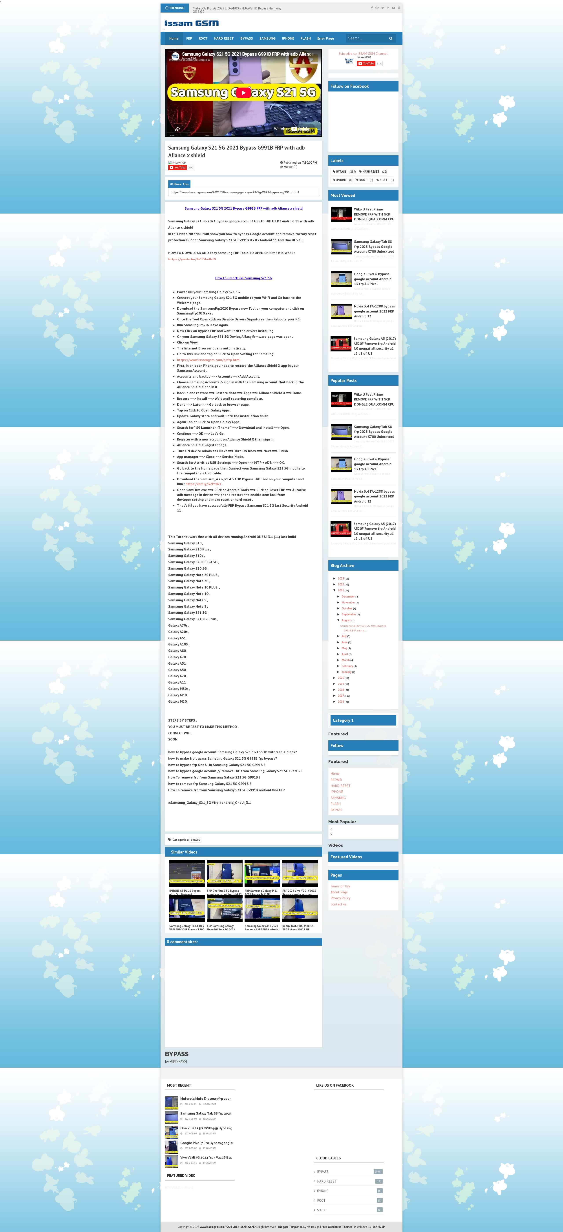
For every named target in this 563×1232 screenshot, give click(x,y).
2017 (341, 696)
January (347, 672)
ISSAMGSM (378, 1227)
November (349, 602)
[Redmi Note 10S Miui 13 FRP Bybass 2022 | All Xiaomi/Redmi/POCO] (300, 908)
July (344, 636)
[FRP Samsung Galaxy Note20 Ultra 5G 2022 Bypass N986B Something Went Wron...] (224, 908)
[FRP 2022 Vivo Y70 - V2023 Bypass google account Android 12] (300, 873)
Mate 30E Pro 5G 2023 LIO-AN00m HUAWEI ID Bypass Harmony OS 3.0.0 (237, 10)
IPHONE (337, 791)
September (349, 614)
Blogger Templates (290, 1227)
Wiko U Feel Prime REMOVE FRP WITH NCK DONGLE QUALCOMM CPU (374, 214)
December (348, 596)
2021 (341, 590)
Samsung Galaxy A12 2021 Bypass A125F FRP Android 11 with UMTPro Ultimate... (262, 929)
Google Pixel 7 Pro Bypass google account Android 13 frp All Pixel (231, 1143)
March (346, 660)
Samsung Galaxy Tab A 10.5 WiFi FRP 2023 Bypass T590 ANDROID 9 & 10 (186, 929)
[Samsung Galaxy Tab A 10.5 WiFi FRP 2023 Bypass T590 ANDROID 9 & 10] (187, 908)
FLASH (306, 38)
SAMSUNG (338, 797)
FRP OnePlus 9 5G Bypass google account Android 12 (224, 892)
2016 (341, 702)
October (347, 608)
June (345, 642)
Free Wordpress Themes (337, 1227)
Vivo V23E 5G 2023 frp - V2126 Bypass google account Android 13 (230, 1157)
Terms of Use (340, 886)
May (345, 648)
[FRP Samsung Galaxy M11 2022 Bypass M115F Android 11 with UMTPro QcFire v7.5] (262, 873)
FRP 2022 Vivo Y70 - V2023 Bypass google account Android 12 (299, 894)
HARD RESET (371, 172)
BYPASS (195, 839)
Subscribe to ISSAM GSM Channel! (363, 53)
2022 (341, 584)
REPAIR (336, 779)
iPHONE (341, 180)
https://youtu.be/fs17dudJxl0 (192, 259)
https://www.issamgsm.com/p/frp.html (209, 360)
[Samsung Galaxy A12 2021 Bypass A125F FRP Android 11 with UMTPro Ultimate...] (262, 908)
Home (335, 773)
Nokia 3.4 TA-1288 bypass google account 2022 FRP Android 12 (374, 311)
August (346, 620)
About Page (339, 892)
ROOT (363, 180)
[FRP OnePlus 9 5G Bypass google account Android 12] (224, 873)
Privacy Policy (340, 898)
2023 (341, 578)
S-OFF (384, 180)
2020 (341, 678)
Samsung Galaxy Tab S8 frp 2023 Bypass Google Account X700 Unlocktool (374, 246)
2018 (341, 690)
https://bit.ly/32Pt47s (203, 484)
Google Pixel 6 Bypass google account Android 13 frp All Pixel (372, 279)
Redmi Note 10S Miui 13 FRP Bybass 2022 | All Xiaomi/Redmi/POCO (297, 929)
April (345, 654)
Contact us (339, 904)
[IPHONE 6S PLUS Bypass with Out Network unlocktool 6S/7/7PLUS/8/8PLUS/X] (187, 873)
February (348, 666)
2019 (341, 684)
